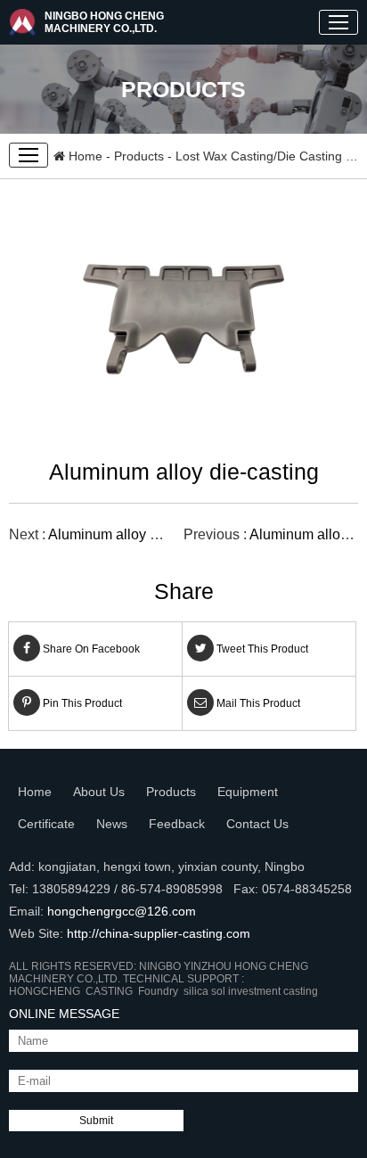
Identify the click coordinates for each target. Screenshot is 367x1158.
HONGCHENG (47, 991)
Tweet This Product (261, 649)
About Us (99, 791)
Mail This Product (257, 703)
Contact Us (257, 824)
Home (83, 156)
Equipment (247, 791)
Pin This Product (81, 703)
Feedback (177, 824)
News (111, 824)
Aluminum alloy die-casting (133, 534)
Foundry (161, 991)
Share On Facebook (90, 649)
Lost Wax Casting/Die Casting (258, 156)
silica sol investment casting (253, 991)
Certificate (46, 824)
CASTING (112, 991)
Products (139, 156)
